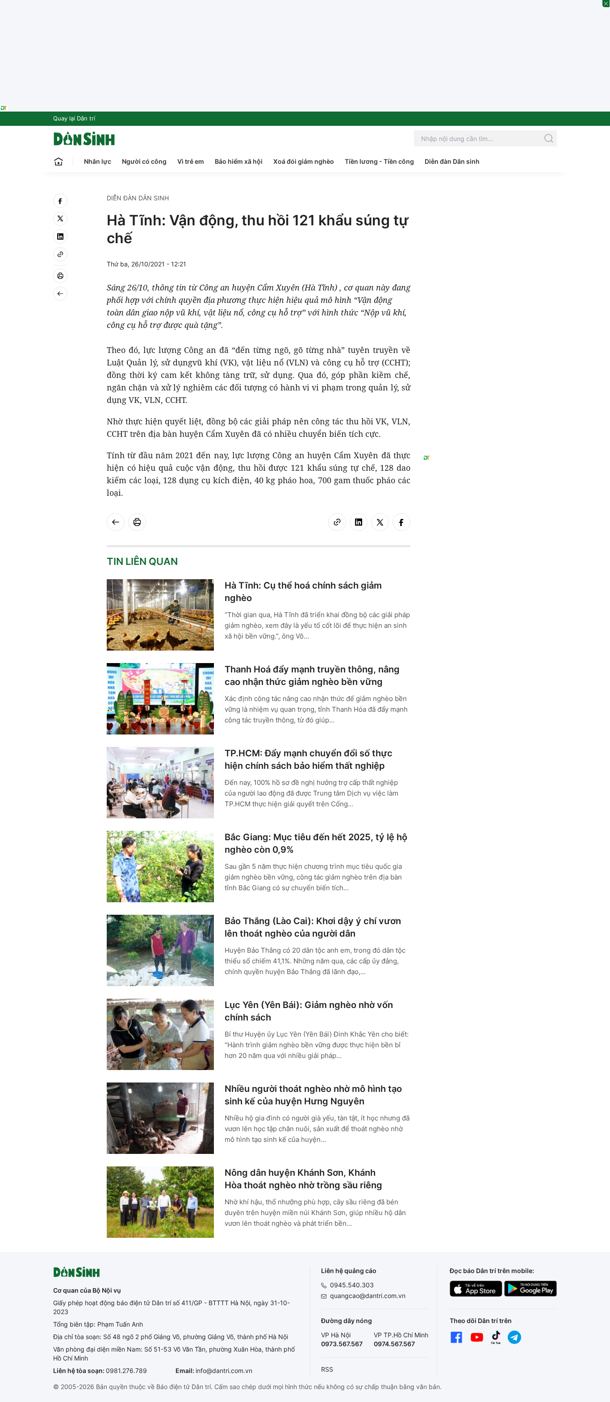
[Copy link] (60, 254)
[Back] (60, 293)
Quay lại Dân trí (74, 118)
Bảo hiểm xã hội (239, 161)
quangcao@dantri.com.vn (367, 1295)
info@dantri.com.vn (224, 1370)
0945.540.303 (352, 1285)
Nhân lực (97, 161)
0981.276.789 (126, 1370)
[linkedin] (60, 236)
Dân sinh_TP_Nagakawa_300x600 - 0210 (490, 204)
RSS (327, 1369)
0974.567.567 (394, 1344)
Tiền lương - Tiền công (379, 161)
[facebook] (60, 201)
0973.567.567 (342, 1344)
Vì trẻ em (190, 161)
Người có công (144, 161)
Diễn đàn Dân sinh (452, 161)
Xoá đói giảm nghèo (303, 161)
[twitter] (60, 219)
